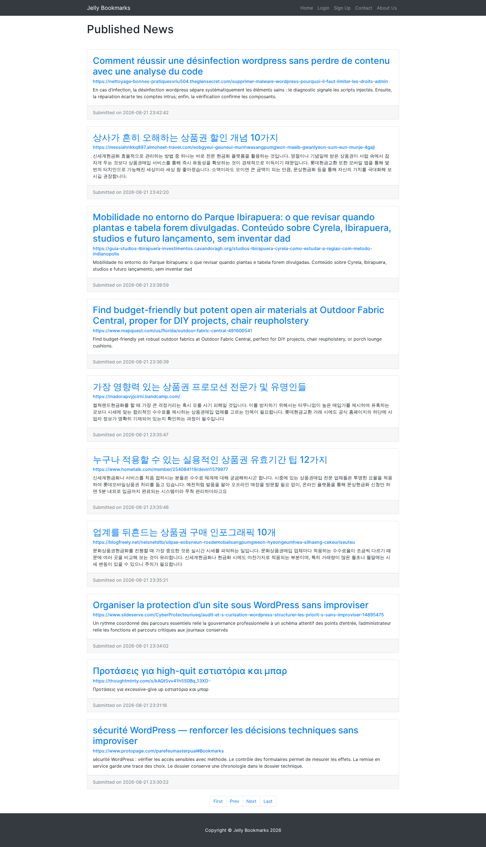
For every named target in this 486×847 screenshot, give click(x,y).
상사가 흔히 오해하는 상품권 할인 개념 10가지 (185, 137)
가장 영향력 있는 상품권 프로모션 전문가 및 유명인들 (200, 386)
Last (268, 801)
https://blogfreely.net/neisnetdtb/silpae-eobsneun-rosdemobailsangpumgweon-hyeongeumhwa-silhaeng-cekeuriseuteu (224, 542)
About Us (387, 8)
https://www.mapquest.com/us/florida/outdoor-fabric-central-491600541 (172, 330)
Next (251, 801)
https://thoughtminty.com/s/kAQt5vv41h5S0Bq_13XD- (151, 681)
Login (323, 8)
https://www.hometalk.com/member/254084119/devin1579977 (160, 469)
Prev (234, 801)
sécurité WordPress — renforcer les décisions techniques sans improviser (225, 735)
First (218, 801)
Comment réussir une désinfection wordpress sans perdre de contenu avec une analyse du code (241, 66)
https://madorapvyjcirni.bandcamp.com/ (136, 396)
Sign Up (342, 8)
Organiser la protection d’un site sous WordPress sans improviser (230, 604)
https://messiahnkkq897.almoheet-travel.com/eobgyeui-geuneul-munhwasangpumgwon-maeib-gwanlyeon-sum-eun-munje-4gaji (234, 147)
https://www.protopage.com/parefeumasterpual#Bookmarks (158, 751)
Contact (363, 8)
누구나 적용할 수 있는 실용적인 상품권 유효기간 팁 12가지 (210, 459)
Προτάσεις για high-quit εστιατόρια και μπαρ (190, 670)
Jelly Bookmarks (108, 8)
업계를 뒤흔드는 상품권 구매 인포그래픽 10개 (184, 532)
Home (306, 8)
